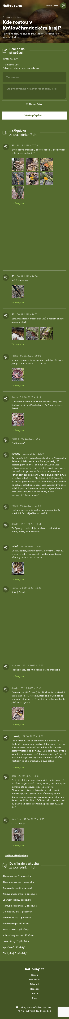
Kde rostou (34, 979)
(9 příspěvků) (16, 923)
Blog (34, 998)
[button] (56, 5)
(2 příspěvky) (17, 888)
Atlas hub (34, 984)
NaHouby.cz (12, 6)
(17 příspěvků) (16, 941)
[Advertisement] (34, 240)
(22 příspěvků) (18, 935)
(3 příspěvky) (17, 911)
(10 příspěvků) (17, 900)
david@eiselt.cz (43, 1011)
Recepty (34, 989)
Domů (34, 975)
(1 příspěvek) (20, 894)
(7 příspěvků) (18, 882)
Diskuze (35, 993)
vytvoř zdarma (31, 68)
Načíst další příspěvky (16, 855)
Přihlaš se (7, 68)
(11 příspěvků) (17, 876)
